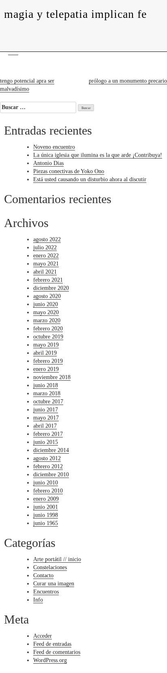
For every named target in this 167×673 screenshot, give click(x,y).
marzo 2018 (46, 393)
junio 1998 (45, 515)
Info (38, 600)
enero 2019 (46, 369)
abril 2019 (45, 353)
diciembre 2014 (51, 450)
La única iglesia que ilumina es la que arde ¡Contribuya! (97, 155)
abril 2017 (45, 426)
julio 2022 (45, 247)
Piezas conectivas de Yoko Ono (68, 171)
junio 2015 (45, 442)
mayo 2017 (46, 418)
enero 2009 (46, 499)
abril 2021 (45, 272)
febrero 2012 (48, 466)
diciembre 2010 (51, 475)
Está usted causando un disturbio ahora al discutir (89, 179)
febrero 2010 (48, 491)
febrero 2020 (48, 329)
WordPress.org (50, 660)
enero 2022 (46, 256)
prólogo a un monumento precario (128, 81)
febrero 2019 (48, 361)
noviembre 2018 (52, 377)
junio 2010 (45, 483)
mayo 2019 (46, 345)
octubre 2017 (48, 402)
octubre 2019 (48, 337)
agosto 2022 (47, 239)
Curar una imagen (53, 584)
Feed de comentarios (56, 652)
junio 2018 (45, 385)
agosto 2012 (47, 458)
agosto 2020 (47, 296)
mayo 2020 (46, 312)
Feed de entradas (52, 644)
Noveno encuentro (54, 147)
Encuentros (46, 592)
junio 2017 (45, 410)
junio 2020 (45, 304)
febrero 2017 (48, 434)
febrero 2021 (48, 280)
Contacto (43, 575)
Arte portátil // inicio (57, 559)
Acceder (42, 636)
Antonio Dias (48, 163)
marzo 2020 (46, 320)
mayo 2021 (46, 264)
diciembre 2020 (51, 288)
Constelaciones (50, 567)
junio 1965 (45, 523)
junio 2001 (45, 507)
